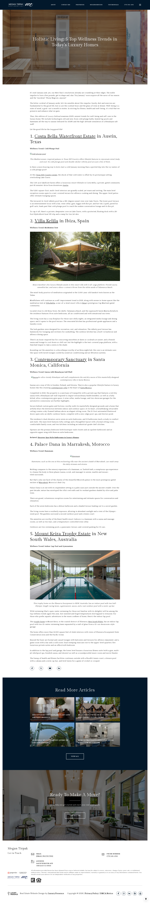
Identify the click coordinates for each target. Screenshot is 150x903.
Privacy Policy (92, 893)
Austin (65, 185)
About (53, 4)
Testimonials (113, 4)
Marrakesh (43, 482)
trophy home (39, 622)
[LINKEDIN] (129, 893)
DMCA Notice (106, 893)
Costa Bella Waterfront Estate (65, 136)
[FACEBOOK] (118, 893)
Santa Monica (86, 388)
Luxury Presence (56, 893)
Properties (80, 4)
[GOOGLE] (135, 893)
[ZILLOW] (140, 893)
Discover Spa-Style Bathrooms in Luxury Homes (58, 437)
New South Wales (95, 622)
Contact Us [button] (75, 815)
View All (75, 756)
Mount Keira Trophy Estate (63, 533)
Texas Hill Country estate (46, 175)
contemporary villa (59, 388)
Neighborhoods (96, 4)
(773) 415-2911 (129, 4)
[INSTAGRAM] (124, 893)
